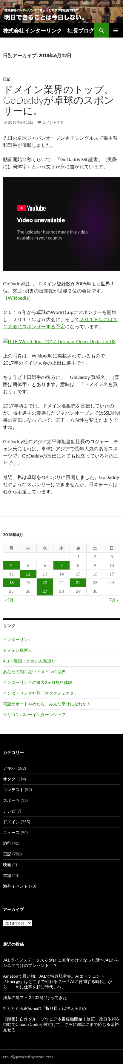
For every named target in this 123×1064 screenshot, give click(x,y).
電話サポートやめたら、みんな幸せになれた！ (47, 703)
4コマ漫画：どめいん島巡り (29, 660)
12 (28, 573)
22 (78, 582)
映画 (7, 864)
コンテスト (13, 789)
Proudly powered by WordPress (28, 1056)
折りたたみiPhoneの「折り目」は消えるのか (45, 1008)
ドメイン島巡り (17, 650)
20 (44, 582)
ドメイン (11, 821)
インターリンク (17, 639)
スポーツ (11, 800)
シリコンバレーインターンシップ (34, 714)
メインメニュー (116, 30)
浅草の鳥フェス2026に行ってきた (35, 997)
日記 (6, 79)
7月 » (114, 599)
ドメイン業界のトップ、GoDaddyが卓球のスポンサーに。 (58, 100)
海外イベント (15, 886)
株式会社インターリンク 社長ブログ (48, 30)
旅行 (7, 843)
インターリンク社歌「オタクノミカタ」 (40, 693)
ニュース (11, 832)
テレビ (9, 810)
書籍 (7, 875)
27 (44, 591)
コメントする (53, 122)
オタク (9, 778)
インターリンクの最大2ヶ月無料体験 (37, 682)
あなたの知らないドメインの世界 (34, 671)
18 (11, 582)
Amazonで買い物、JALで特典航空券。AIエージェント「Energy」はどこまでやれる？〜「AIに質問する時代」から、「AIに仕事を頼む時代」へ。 (57, 981)
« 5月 (9, 599)
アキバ (9, 768)
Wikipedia (18, 298)
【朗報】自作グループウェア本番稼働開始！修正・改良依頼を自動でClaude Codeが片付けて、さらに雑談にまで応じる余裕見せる (61, 1024)
